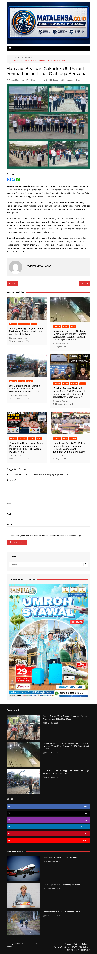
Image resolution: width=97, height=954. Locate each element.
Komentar (11, 480)
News (77, 80)
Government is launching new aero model (60, 857)
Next (83, 284)
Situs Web (11, 525)
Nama (10, 503)
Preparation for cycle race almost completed (61, 912)
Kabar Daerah (24, 324)
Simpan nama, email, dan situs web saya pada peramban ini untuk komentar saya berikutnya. (46, 536)
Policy (76, 944)
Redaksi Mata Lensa (16, 80)
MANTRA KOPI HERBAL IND (78, 950)
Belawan (54, 80)
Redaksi (85, 944)
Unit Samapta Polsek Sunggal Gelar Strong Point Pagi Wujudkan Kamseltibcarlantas (25, 389)
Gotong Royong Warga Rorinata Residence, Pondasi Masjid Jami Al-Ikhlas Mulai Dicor (26, 331)
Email (9, 514)
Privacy (68, 944)
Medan (65, 326)
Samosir (73, 438)
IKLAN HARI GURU (80, 947)
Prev (13, 284)
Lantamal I (70, 80)
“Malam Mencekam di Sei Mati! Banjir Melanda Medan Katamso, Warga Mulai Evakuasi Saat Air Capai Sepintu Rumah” (66, 746)
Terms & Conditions (61, 947)
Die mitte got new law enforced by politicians (61, 885)
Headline (62, 80)
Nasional (74, 384)
